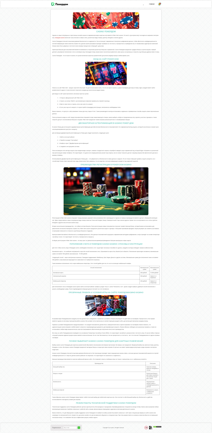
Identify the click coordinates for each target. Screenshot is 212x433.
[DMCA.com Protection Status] (157, 427)
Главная (151, 4)
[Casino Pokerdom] (59, 4)
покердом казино (60, 37)
